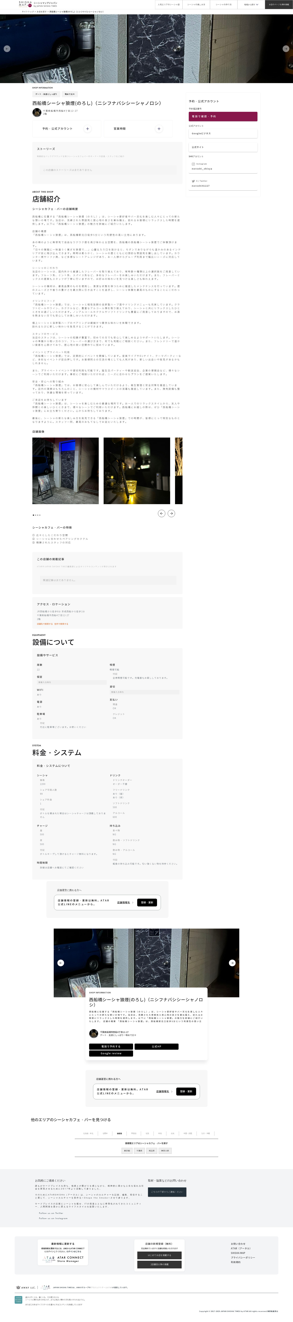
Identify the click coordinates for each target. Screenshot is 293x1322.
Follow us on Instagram (53, 1218)
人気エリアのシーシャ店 (169, 5)
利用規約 (236, 1262)
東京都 (127, 1151)
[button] (251, 4)
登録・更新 (147, 902)
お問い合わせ (238, 1243)
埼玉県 (152, 1151)
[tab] (88, 1133)
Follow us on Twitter (51, 1213)
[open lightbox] (65, 471)
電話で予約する (111, 1046)
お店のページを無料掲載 (279, 5)
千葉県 (139, 1151)
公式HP (156, 1046)
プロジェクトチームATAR (101, 1287)
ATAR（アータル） (241, 1248)
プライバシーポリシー (243, 1257)
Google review (111, 1053)
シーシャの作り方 (224, 5)
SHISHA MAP (238, 1253)
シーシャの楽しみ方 (196, 5)
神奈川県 (165, 1151)
